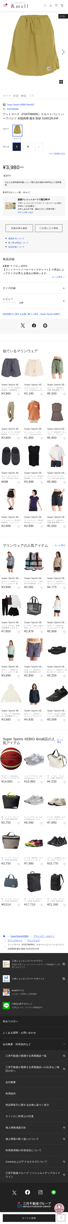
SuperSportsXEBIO (19, 936)
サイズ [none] (6, 147)
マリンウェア (33, 940)
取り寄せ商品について (18, 243)
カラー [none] (6, 129)
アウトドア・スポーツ (43, 936)
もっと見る (57, 277)
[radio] (17, 132)
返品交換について (16, 247)
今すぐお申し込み (25, 212)
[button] (34, 52)
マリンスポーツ (15, 940)
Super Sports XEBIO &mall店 (20, 104)
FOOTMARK (13, 109)
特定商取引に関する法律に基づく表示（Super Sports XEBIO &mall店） (31, 314)
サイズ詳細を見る (57, 154)
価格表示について (16, 238)
